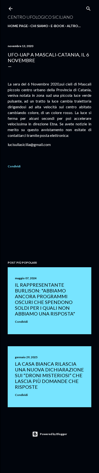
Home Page (18, 26)
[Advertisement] (49, 215)
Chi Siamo (39, 26)
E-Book (57, 26)
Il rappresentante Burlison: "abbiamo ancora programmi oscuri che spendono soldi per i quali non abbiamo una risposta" (45, 299)
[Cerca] (88, 7)
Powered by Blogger (53, 434)
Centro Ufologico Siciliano (40, 17)
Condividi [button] (14, 166)
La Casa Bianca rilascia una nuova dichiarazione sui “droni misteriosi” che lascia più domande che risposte (49, 375)
